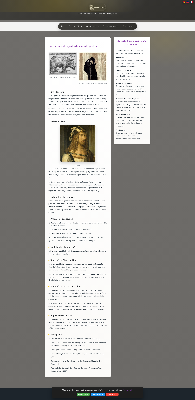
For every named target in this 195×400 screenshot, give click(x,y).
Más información (128, 390)
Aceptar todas (83, 394)
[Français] (191, 2)
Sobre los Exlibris (75, 26)
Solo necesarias (97, 394)
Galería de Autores (92, 26)
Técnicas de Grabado (111, 26)
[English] (187, 2)
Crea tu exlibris (128, 26)
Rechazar (112, 394)
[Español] (184, 2)
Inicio (63, 26)
